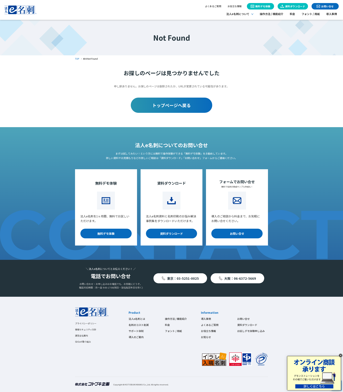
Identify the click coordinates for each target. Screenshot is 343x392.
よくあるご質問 (213, 6)
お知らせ (206, 337)
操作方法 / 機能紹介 (271, 14)
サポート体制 (136, 331)
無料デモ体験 (106, 233)
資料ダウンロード (171, 233)
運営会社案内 (81, 335)
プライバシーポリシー (85, 323)
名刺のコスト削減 (139, 325)
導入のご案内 (136, 337)
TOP (77, 58)
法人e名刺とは (137, 319)
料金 (292, 14)
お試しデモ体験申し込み (251, 331)
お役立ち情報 (235, 6)
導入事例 (331, 14)
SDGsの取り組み (83, 341)
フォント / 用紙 (311, 14)
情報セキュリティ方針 (85, 329)
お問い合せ (237, 233)
